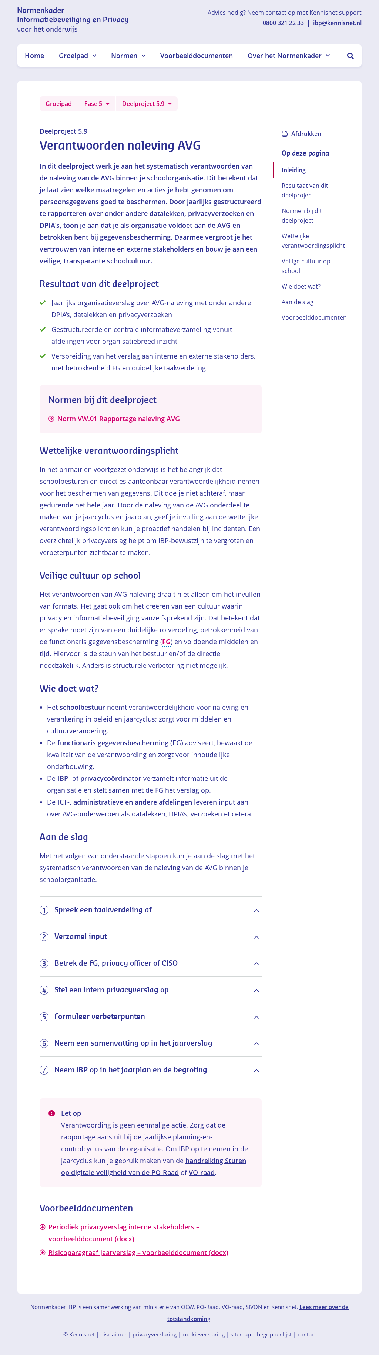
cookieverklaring (203, 1334)
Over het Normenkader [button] (285, 55)
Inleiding (294, 170)
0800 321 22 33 (283, 23)
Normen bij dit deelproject (302, 215)
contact (307, 1334)
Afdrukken (306, 134)
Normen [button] (124, 55)
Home (34, 55)
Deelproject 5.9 (143, 104)
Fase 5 (93, 104)
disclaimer (113, 1334)
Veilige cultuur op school (306, 266)
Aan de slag (297, 302)
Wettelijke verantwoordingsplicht (310, 241)
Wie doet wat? (302, 286)
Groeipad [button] (73, 55)
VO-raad (202, 1172)
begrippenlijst (274, 1334)
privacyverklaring (155, 1334)
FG (166, 641)
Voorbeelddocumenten (196, 55)
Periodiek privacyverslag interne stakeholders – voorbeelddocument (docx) (123, 1232)
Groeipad (59, 104)
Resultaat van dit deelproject (305, 190)
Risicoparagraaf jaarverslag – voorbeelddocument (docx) (138, 1252)
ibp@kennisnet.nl (337, 23)
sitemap (241, 1334)
